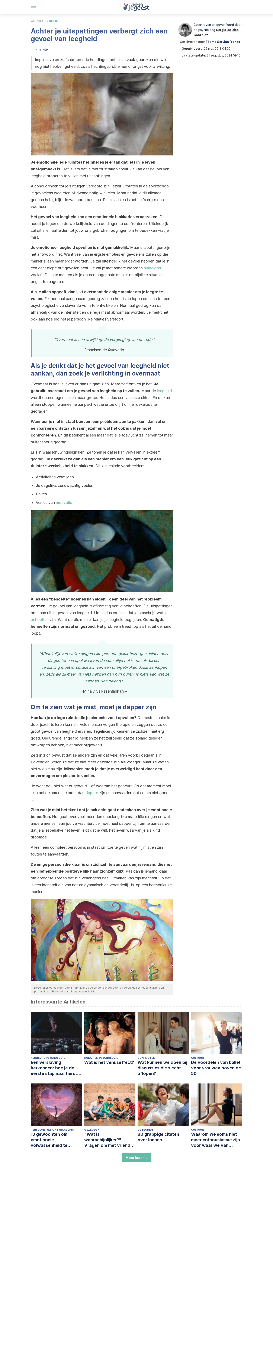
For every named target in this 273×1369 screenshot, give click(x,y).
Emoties (52, 20)
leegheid (164, 391)
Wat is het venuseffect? (109, 1062)
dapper (92, 792)
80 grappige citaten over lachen (158, 1137)
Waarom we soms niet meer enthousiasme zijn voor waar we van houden (215, 1140)
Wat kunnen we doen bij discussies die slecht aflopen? (162, 1068)
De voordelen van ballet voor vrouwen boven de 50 (216, 1068)
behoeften (40, 619)
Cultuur (197, 1057)
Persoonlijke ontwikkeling (52, 1129)
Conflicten (146, 1057)
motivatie (64, 502)
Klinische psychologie (48, 1057)
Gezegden (92, 1129)
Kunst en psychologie (101, 1057)
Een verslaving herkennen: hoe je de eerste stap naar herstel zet (56, 1068)
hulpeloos (152, 268)
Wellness (37, 20)
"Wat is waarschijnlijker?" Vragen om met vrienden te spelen (109, 1140)
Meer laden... (136, 1158)
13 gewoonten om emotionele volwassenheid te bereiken (49, 1140)
